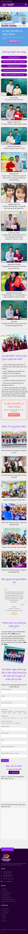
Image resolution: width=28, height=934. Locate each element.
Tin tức (3, 918)
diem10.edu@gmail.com (8, 881)
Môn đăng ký (4, 716)
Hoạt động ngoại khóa (6, 897)
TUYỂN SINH (4, 889)
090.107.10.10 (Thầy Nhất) (7, 1)
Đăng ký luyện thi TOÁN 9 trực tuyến (9, 901)
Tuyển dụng (4, 921)
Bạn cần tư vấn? (14, 766)
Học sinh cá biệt (5, 912)
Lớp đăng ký (4, 709)
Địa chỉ (2, 740)
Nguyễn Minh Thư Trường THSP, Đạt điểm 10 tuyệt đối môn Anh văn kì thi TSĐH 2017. (14, 206)
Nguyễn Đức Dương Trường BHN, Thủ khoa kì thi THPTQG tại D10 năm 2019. (14, 266)
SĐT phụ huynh (5, 733)
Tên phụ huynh (5, 726)
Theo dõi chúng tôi (6, 849)
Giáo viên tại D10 (5, 910)
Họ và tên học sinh (6, 689)
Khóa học (4, 914)
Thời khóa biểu (5, 891)
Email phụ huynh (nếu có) (7, 746)
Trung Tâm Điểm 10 (12, 929)
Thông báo (4, 916)
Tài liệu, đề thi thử (5, 895)
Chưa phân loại (5, 908)
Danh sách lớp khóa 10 (6, 893)
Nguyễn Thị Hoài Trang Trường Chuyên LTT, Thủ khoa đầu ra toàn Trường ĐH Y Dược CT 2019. (14, 295)
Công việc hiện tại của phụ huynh (9, 753)
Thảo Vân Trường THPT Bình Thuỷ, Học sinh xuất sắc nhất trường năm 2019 (14, 323)
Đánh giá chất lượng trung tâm (8, 899)
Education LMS (20, 929)
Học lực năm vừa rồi (6, 702)
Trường (3, 696)
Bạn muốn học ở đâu (6, 721)
